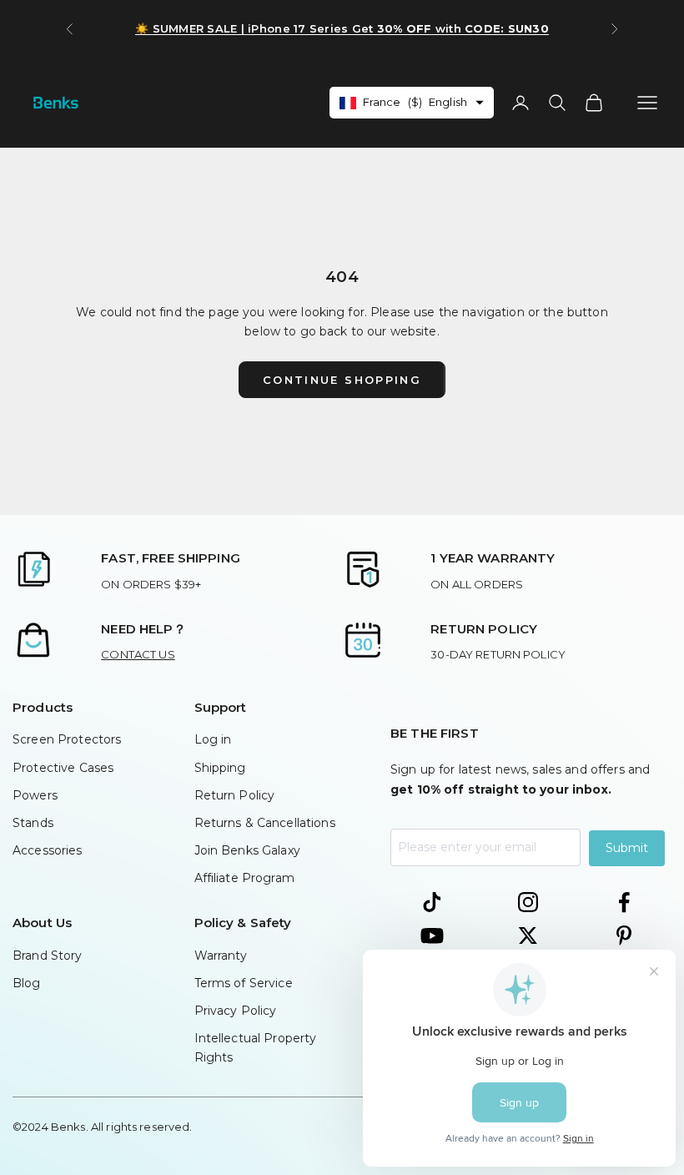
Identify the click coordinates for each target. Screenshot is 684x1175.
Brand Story (48, 955)
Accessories (48, 850)
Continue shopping (342, 379)
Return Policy (234, 795)
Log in (213, 739)
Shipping (220, 767)
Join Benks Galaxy (247, 850)
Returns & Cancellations (264, 822)
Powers (35, 795)
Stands (33, 822)
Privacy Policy (235, 1010)
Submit (627, 847)
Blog (27, 983)
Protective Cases (63, 767)
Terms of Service (243, 983)
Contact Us (137, 654)
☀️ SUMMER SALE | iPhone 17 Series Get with (342, 28)
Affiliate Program (244, 877)
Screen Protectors (67, 739)
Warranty (221, 955)
